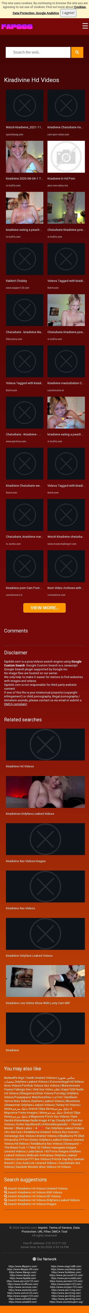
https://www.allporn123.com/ (66, 1284)
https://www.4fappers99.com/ (23, 1269)
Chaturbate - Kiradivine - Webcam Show (32, 434)
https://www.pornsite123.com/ (23, 1281)
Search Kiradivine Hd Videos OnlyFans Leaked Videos (43, 1200)
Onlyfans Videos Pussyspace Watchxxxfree (41, 1095)
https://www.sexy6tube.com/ (66, 1269)
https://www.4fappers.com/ (22, 1266)
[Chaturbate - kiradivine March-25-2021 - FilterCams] (24, 325)
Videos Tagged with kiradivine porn (30, 383)
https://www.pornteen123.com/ (66, 1281)
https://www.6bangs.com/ (23, 1272)
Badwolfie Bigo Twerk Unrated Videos (30, 1078)
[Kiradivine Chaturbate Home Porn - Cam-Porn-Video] (66, 120)
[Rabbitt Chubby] (24, 274)
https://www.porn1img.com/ (66, 1290)
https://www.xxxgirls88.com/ (66, 1266)
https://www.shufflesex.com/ (23, 1284)
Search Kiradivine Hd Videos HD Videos (34, 1196)
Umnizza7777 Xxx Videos (33, 1159)
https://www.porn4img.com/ (66, 1299)
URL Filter (44, 1231)
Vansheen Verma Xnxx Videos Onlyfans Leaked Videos (40, 1099)
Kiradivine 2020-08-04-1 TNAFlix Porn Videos (36, 178)
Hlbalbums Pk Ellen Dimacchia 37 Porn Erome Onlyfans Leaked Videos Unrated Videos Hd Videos (44, 1140)
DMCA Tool (59, 1231)
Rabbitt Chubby (16, 281)
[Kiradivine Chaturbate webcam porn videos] (24, 478)
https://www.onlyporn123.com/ (66, 1287)
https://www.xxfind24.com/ (23, 1299)
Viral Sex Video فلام (46, 1089)
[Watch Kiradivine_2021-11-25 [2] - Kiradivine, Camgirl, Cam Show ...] (24, 120)
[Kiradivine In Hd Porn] (66, 172)
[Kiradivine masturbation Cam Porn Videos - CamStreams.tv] (66, 376)
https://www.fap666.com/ (23, 1278)
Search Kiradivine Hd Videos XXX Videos (34, 1192)
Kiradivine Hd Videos (20, 766)
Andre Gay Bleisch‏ (28, 1124)
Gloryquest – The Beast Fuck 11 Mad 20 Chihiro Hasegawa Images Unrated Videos (43, 1147)
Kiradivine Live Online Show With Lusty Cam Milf (38, 1003)
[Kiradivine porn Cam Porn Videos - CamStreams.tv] (24, 581)
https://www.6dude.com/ (23, 1275)
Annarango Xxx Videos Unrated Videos (30, 1136)
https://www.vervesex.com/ (22, 1287)
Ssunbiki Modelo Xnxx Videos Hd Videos (43, 1167)
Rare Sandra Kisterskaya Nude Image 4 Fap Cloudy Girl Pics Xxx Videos (43, 1120)
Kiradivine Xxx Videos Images (26, 861)
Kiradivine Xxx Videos (20, 908)
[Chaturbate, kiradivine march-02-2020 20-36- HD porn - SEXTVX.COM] (24, 530)
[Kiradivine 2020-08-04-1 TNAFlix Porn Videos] (24, 172)
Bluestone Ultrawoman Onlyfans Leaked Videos (42, 1103)
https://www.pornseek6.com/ (66, 1278)
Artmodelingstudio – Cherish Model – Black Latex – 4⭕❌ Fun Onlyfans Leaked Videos (44, 1126)
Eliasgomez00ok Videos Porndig (42, 1093)
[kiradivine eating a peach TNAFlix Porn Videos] (24, 223)
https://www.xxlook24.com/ (23, 1301)
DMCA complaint (15, 704)
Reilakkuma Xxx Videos (46, 1144)
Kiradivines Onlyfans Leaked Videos (30, 814)
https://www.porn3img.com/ (66, 1296)
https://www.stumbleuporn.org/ (66, 1301)
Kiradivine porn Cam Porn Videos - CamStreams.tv (39, 588)
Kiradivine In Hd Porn (61, 178)
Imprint (42, 1228)
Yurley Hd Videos (67, 1105)
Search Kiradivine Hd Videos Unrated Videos (37, 1188)
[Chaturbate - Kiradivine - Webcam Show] (24, 427)
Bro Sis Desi (13, 1132)
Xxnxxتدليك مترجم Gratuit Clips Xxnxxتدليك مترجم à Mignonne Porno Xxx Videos (42, 1114)
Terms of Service (60, 1228)
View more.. (44, 607)
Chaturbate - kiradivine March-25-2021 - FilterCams (40, 332)
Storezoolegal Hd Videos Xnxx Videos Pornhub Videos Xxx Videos (44, 1083)
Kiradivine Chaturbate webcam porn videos (35, 486)
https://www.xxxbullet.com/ (22, 1290)
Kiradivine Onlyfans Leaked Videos (29, 956)
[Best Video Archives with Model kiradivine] (66, 581)
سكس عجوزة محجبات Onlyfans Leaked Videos (39, 1080)
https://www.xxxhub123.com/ (22, 1293)
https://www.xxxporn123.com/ (23, 1296)
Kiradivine (12, 1050)
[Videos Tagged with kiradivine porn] (24, 376)
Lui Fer (57, 1097)
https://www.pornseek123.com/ (66, 1275)
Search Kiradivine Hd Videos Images (31, 1204)
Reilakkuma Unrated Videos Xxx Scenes (51, 1132)
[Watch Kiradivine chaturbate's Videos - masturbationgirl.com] (66, 530)
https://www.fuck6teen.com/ (66, 1272)
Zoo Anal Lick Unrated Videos (36, 1163)
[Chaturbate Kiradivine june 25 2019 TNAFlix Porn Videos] (66, 223)
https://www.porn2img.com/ (66, 1293)
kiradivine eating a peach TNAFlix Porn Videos (37, 230)
